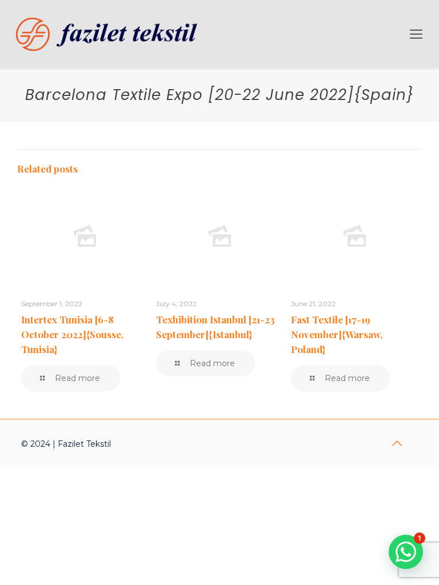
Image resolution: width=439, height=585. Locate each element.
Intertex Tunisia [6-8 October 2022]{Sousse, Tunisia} (72, 334)
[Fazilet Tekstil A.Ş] (110, 34)
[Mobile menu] (416, 34)
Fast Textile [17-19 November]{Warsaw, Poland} (336, 334)
